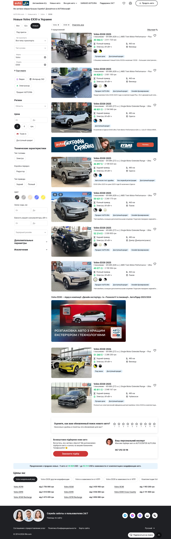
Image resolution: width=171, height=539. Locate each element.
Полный (31, 184)
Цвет (16, 192)
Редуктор (20, 171)
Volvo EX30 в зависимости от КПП (121, 479)
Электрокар (24, 86)
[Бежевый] (30, 197)
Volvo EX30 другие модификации (55, 479)
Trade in (21, 133)
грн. (32, 126)
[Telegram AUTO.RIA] (125, 515)
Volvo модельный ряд (25, 479)
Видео (22, 79)
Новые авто (55, 3)
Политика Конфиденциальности (62, 528)
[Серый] (23, 197)
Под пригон (21, 32)
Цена (17, 114)
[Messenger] (132, 515)
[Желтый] (43, 197)
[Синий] (36, 197)
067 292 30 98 (121, 450)
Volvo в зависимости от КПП (87, 479)
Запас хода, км (20, 205)
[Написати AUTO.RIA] (147, 515)
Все (17, 26)
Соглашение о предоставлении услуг (29, 528)
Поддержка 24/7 (107, 3)
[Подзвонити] (155, 515)
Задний (19, 184)
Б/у (26, 26)
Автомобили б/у (40, 3)
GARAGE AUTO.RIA (89, 3)
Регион (18, 100)
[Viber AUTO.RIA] (140, 515)
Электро (20, 158)
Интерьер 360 (38, 79)
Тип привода (19, 179)
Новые (35, 26)
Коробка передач (21, 166)
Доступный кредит (24, 140)
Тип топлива (19, 153)
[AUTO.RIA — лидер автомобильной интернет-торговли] (21, 3)
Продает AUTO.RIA (24, 92)
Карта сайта (84, 528)
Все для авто (69, 3)
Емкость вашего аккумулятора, (30, 218)
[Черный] (17, 197)
